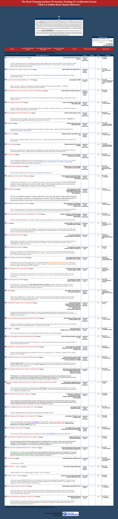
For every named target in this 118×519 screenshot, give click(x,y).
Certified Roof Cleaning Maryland (85, 429)
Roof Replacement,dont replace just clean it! (18, 203)
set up (8, 223)
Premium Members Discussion (85, 468)
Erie (64, 466)
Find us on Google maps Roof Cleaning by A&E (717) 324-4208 (23, 318)
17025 (70, 112)
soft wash (71, 475)
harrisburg (78, 203)
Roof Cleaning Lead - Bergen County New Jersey (20, 69)
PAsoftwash (72, 437)
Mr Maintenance (106, 347)
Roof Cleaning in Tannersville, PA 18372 (17, 486)
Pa (80, 328)
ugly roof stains (72, 395)
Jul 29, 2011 (104, 257)
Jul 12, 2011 (104, 234)
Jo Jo (104, 303)
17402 (72, 103)
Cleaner (72, 57)
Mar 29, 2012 (104, 381)
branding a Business (76, 329)
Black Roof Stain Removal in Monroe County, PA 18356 (21, 496)
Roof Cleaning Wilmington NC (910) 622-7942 (107, 237)
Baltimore (78, 348)
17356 (79, 112)
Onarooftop (105, 467)
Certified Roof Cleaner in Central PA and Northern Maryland (23, 357)
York (72, 175)
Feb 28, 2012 (104, 346)
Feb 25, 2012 (104, 335)
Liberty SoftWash (106, 103)
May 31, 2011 (104, 175)
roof (80, 144)
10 (21, 466)
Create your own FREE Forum (53, 513)
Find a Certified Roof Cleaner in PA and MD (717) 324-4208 (22, 407)
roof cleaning (72, 79)
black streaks (77, 177)
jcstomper (105, 476)
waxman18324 (106, 486)
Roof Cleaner (66, 357)
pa (80, 90)
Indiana (72, 371)
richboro (73, 476)
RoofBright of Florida (107, 329)
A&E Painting (77, 216)
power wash (71, 234)
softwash (65, 369)
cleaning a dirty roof (65, 329)
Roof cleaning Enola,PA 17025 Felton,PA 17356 (19, 113)
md (73, 318)
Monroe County (75, 497)
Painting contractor (71, 123)
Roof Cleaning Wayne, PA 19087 (15, 279)
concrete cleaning (65, 447)
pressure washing (68, 223)
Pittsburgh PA (69, 305)
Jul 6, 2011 (104, 222)
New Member (109, 43)
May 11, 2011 (104, 166)
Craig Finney (105, 176)
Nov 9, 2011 (104, 290)
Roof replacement (66, 175)
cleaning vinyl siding (66, 429)
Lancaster (78, 214)
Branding (9, 328)
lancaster (77, 90)
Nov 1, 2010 (104, 79)
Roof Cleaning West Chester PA (15, 235)
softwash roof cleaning (75, 438)
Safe (77, 371)
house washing (75, 429)
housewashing (77, 396)
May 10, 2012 (104, 427)
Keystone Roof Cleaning (75, 302)
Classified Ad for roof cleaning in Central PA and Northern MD (23, 346)
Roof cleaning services (71, 346)
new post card (10, 133)
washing (79, 155)
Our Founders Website (10, 52)
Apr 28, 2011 (104, 102)
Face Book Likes (11, 154)
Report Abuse (57, 515)
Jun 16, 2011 (104, 213)
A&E (79, 124)
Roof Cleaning (71, 466)
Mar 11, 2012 (104, 356)
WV (77, 57)
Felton (74, 112)
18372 (79, 486)
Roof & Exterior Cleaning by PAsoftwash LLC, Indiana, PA (22, 447)
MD (80, 346)
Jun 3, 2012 (104, 447)
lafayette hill (76, 257)
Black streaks (73, 357)
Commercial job (11, 458)
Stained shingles (70, 190)
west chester (76, 223)
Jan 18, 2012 (104, 302)
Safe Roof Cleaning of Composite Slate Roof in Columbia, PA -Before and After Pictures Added (31, 382)
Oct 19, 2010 (104, 69)
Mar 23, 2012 (104, 368)
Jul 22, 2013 (104, 475)
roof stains (71, 358)
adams (72, 90)
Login (111, 40)
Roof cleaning (65, 90)
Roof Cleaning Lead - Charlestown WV (17, 57)
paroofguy (105, 394)
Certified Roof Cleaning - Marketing (85, 71)
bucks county (64, 475)
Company (74, 69)
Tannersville (73, 486)
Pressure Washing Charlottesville (106, 460)
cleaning (78, 145)
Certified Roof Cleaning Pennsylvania (85, 191)
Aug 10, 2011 (104, 268)
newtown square (72, 269)
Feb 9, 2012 (104, 317)
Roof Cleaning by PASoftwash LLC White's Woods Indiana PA (23, 369)
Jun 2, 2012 (104, 436)
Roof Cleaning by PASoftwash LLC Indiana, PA (19, 394)
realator (71, 319)
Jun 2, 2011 (104, 188)
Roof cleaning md (74, 328)
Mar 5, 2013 (104, 466)
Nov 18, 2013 (104, 485)
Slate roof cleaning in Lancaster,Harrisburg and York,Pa (21, 336)
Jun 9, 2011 (104, 203)
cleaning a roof (77, 206)
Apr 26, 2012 (104, 393)
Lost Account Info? (108, 45)
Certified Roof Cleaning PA (74, 309)
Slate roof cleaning (65, 336)
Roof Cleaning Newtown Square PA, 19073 (18, 268)
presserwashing (77, 167)
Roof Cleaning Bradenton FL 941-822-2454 (106, 168)
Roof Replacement (11, 189)
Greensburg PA (72, 306)
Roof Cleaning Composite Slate (71, 382)
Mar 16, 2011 (104, 112)
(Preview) (29, 57)
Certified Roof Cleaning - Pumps (85, 225)
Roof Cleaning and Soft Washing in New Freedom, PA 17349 (22, 416)
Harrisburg (78, 175)
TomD (104, 382)
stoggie (104, 248)
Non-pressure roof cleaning (75, 372)
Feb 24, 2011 (104, 90)
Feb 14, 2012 (104, 328)
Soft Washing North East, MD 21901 (16, 428)
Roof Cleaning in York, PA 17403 (15, 102)
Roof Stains (64, 383)
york (70, 90)
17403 (76, 103)
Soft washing (69, 427)
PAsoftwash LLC (70, 393)
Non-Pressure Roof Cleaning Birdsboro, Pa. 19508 (20, 79)
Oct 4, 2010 (104, 57)
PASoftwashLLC (76, 370)
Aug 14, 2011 (104, 279)
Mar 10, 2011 (104, 154)
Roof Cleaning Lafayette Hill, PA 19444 (17, 257)
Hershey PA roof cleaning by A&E (16, 166)
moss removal (70, 369)
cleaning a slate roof (76, 336)
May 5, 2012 (104, 415)
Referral (78, 58)
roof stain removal (76, 290)
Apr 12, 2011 (104, 122)
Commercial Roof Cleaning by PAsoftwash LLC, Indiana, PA (23, 437)
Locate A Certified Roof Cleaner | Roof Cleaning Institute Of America (36, 52)
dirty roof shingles (67, 370)
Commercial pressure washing (70, 458)
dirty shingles (70, 177)
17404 (79, 103)
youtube (9, 290)
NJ (80, 69)
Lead (71, 69)
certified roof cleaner (75, 408)
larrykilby (105, 416)
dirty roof (70, 214)
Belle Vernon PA (77, 307)
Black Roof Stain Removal (74, 496)
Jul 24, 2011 (104, 246)
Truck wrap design (11, 144)
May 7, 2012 (104, 406)
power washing (77, 224)
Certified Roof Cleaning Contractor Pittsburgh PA (20, 302)
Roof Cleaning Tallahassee (105, 270)
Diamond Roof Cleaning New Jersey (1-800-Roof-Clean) (107, 82)
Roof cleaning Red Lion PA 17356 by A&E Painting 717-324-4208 (24, 214)
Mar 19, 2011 (104, 133)
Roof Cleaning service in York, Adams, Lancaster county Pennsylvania (25, 90)
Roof (64, 57)
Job (80, 57)
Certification (10, 123)
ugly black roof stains (75, 447)
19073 (79, 269)
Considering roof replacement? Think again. (18, 176)
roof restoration (77, 397)
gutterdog (105, 58)
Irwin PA (78, 306)
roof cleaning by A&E (72, 102)
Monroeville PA (77, 305)
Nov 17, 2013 (104, 496)
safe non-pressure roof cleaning (72, 396)
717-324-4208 (77, 215)
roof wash (70, 291)
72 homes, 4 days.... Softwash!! (15, 475)
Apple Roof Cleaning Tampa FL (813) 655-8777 (107, 125)
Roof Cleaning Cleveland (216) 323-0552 (107, 259)
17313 (79, 102)
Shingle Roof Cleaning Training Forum (85, 59)
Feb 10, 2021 (104, 457)
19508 (79, 79)
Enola (65, 112)
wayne (77, 280)
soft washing (77, 358)
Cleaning (68, 57)
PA (75, 57)
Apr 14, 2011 (104, 143)
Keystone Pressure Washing (72, 304)
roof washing (77, 247)
